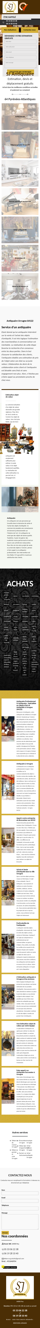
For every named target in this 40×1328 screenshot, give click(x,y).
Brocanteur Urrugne (21, 1142)
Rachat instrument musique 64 (20, 201)
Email (3, 1198)
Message (4, 1213)
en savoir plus (20, 129)
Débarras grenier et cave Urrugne (13, 1154)
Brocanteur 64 (20, 258)
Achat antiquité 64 (20, 230)
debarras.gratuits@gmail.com (14, 1259)
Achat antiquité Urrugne (28, 1155)
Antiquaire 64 (20, 116)
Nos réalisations (10, 30)
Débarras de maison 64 (20, 286)
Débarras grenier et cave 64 (20, 145)
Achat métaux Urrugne (28, 1148)
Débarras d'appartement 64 (20, 173)
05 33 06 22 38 (11, 21)
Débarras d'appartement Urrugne (21, 1148)
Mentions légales (20, 1323)
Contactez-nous (29, 30)
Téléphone (5, 1205)
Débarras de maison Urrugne (13, 1144)
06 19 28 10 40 (11, 24)
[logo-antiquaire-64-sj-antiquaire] (10, 7)
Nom (3, 1190)
